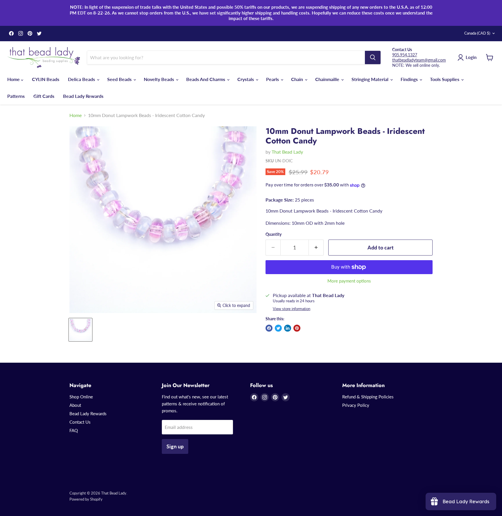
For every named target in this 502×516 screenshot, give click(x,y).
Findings (410, 79)
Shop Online (81, 396)
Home (14, 79)
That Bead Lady (287, 151)
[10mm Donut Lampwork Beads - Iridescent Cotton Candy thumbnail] (80, 329)
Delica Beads (82, 79)
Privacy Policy (355, 405)
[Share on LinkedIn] (287, 328)
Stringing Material (371, 79)
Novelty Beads (159, 79)
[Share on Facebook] (269, 328)
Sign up (175, 446)
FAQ (73, 430)
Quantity (274, 234)
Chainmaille (327, 79)
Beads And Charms (206, 79)
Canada (477, 33)
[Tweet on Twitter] (278, 328)
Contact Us (80, 422)
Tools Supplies (445, 79)
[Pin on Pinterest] (296, 328)
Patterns (16, 96)
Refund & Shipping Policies (368, 396)
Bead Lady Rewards (83, 96)
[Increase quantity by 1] (316, 248)
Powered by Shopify (86, 499)
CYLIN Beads (45, 79)
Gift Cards (43, 96)
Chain (297, 79)
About (75, 405)
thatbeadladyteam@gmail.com (419, 59)
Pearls (273, 79)
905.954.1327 (404, 54)
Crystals (246, 79)
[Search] (373, 57)
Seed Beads (120, 79)
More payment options (349, 280)
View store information (291, 309)
